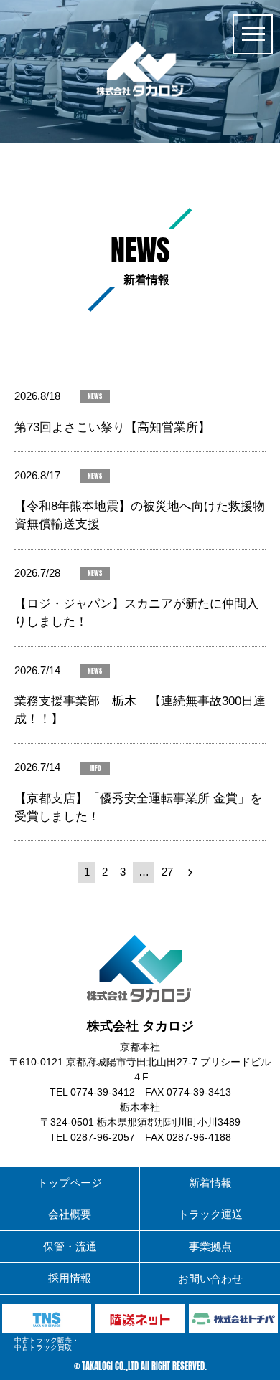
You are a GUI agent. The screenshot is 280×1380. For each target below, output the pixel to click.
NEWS (95, 396)
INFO (95, 768)
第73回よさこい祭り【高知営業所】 (112, 427)
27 (167, 872)
